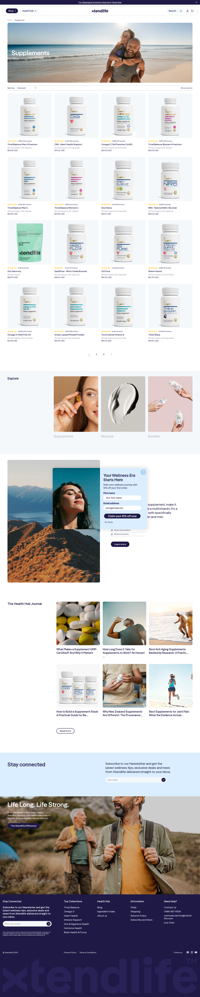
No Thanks (109, 522)
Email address (111, 503)
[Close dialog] (143, 472)
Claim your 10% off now (122, 516)
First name (109, 493)
